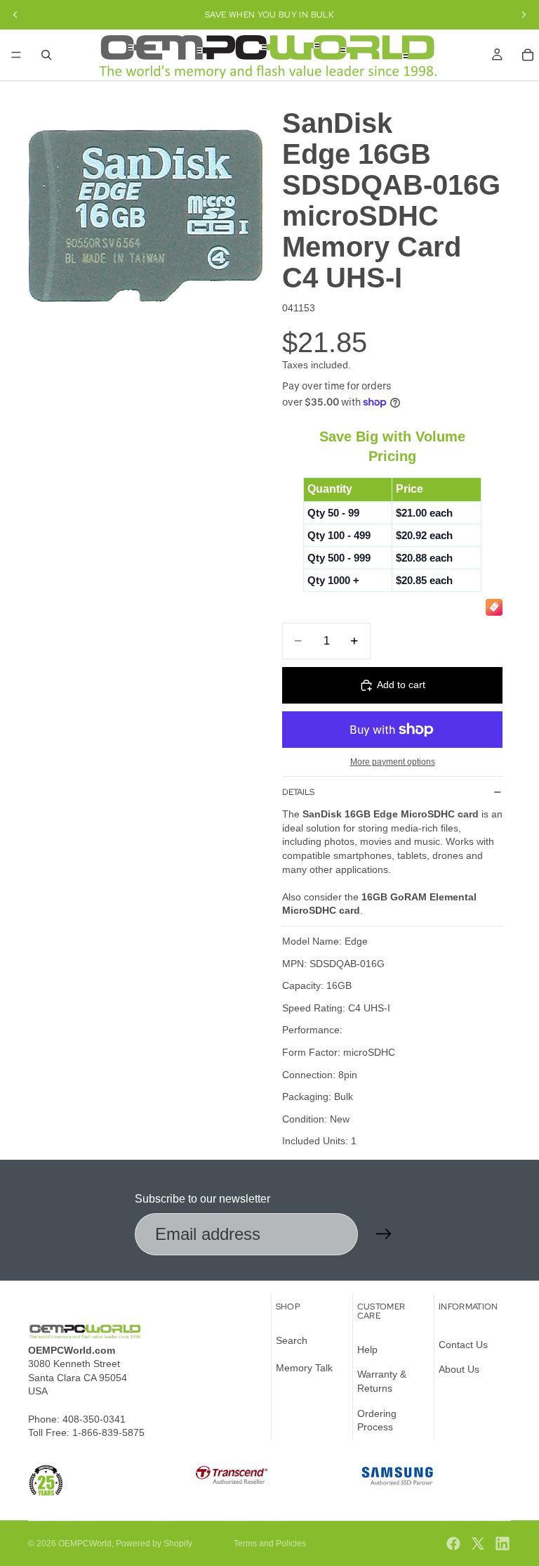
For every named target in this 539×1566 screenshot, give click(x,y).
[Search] (46, 54)
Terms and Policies (270, 1543)
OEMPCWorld (85, 1543)
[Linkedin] (502, 1543)
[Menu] (16, 55)
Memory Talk (304, 1368)
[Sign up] (384, 1234)
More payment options (392, 761)
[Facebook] (453, 1543)
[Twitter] (478, 1543)
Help (367, 1349)
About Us (459, 1370)
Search (291, 1340)
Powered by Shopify (154, 1543)
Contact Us (463, 1344)
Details (298, 792)
